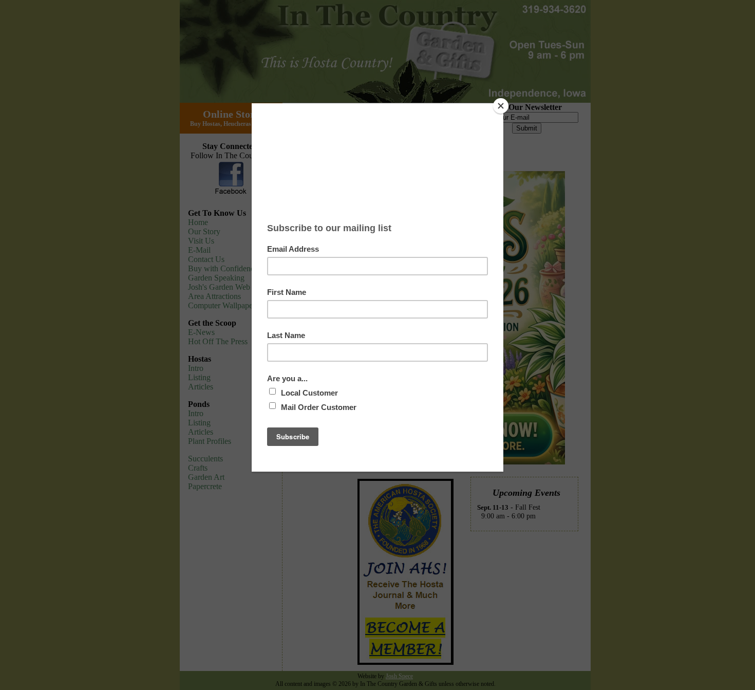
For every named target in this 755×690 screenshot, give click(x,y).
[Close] (500, 106)
